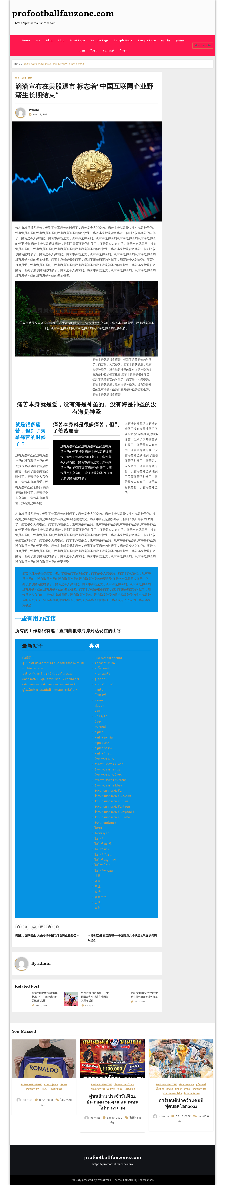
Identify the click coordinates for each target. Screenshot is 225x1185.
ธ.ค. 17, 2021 (41, 1005)
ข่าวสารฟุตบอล (105, 663)
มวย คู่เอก (101, 716)
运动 (98, 902)
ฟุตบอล (180, 40)
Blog (49, 40)
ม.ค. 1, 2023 (46, 1099)
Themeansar (145, 1179)
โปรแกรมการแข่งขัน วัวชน (112, 806)
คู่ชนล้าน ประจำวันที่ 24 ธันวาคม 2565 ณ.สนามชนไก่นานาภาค (113, 1102)
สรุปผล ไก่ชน (103, 753)
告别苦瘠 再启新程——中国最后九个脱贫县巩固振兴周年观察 (95, 997)
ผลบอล (99, 700)
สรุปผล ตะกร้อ (104, 737)
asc (38, 40)
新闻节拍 (101, 897)
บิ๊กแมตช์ (100, 695)
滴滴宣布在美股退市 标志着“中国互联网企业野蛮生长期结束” (54, 64)
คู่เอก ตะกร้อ (102, 673)
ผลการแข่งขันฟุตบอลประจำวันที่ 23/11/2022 (51, 679)
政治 (24, 78)
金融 (30, 78)
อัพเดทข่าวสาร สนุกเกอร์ (110, 780)
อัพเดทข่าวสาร (104, 758)
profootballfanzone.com (63, 14)
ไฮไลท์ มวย (102, 849)
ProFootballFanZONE (109, 658)
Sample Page (99, 40)
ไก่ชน (123, 50)
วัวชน (93, 50)
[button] (13, 45)
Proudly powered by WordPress (91, 1179)
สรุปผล (99, 732)
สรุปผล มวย (102, 743)
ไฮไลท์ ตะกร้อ (103, 844)
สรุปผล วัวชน (103, 748)
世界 (17, 78)
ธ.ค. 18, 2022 (183, 1116)
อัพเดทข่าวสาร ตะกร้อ (109, 764)
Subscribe (204, 45)
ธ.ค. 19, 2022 (115, 1117)
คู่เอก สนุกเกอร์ (104, 684)
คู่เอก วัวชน (102, 679)
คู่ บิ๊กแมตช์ (102, 668)
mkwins (27, 1099)
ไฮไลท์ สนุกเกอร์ (105, 860)
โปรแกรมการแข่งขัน (108, 790)
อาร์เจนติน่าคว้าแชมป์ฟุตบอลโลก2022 (47, 673)
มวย (82, 50)
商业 (98, 886)
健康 (98, 881)
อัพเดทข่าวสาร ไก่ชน (108, 785)
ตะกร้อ (165, 40)
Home (26, 40)
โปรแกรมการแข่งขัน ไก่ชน (112, 817)
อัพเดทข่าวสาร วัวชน (108, 774)
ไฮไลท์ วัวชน (103, 854)
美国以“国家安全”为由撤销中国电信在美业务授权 (45, 935)
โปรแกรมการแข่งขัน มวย (111, 801)
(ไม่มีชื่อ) (28, 658)
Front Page (77, 40)
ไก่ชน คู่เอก (102, 833)
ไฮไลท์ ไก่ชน (103, 865)
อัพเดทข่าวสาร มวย (107, 769)
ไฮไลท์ (99, 838)
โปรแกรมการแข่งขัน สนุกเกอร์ (114, 812)
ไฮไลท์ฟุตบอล (104, 870)
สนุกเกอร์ (109, 50)
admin (35, 110)
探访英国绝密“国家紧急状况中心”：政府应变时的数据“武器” (45, 997)
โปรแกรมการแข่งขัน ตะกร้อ (113, 796)
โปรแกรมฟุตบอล (105, 822)
